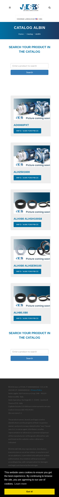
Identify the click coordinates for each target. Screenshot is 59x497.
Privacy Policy (36, 390)
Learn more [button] (20, 483)
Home (21, 34)
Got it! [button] (29, 491)
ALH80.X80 (21, 312)
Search (29, 72)
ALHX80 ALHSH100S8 (28, 218)
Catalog (29, 34)
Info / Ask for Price (27, 131)
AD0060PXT (21, 125)
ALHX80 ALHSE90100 (27, 265)
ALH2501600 (22, 171)
